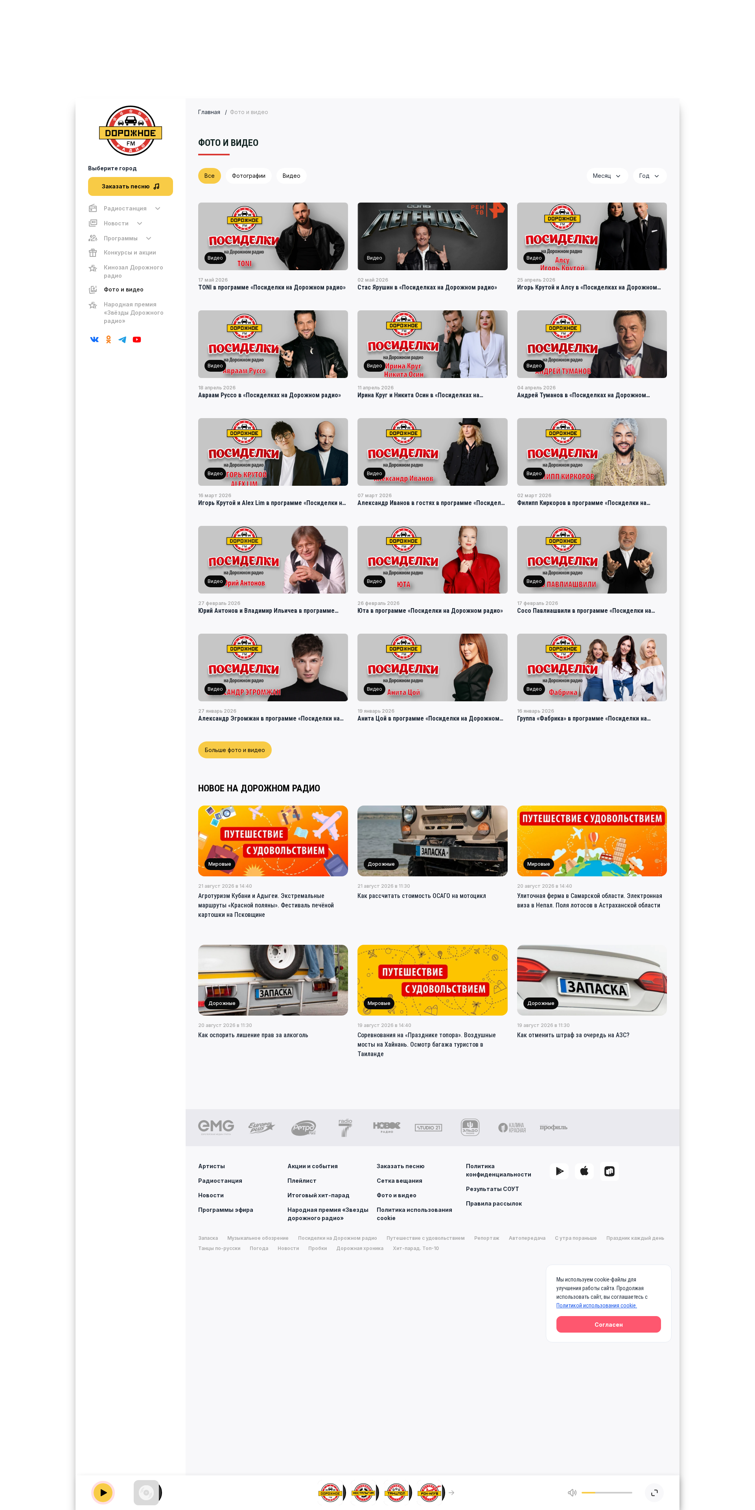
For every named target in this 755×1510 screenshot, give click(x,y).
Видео (291, 175)
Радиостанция (220, 1180)
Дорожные (381, 864)
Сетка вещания (399, 1180)
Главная (209, 112)
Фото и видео (396, 1195)
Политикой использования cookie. (596, 1305)
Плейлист (302, 1180)
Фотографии (248, 175)
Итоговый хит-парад (318, 1195)
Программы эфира (225, 1209)
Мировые (219, 864)
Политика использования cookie (414, 1213)
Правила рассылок (494, 1203)
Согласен (609, 1324)
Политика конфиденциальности (498, 1170)
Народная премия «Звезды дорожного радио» (327, 1213)
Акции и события (312, 1166)
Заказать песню (401, 1166)
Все (209, 175)
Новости (211, 1195)
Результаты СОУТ (492, 1189)
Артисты (211, 1166)
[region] (130, 264)
